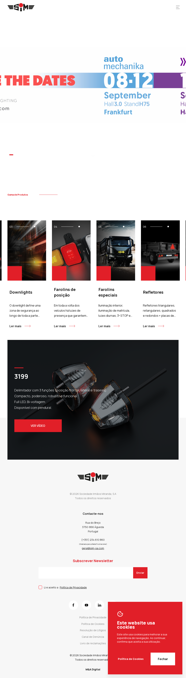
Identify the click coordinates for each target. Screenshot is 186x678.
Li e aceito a (65, 587)
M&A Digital (93, 669)
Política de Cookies (130, 659)
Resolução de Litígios (93, 630)
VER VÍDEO (38, 426)
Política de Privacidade (73, 587)
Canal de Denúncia (93, 636)
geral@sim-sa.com (93, 548)
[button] (11, 154)
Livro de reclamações (93, 643)
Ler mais (15, 326)
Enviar (140, 572)
